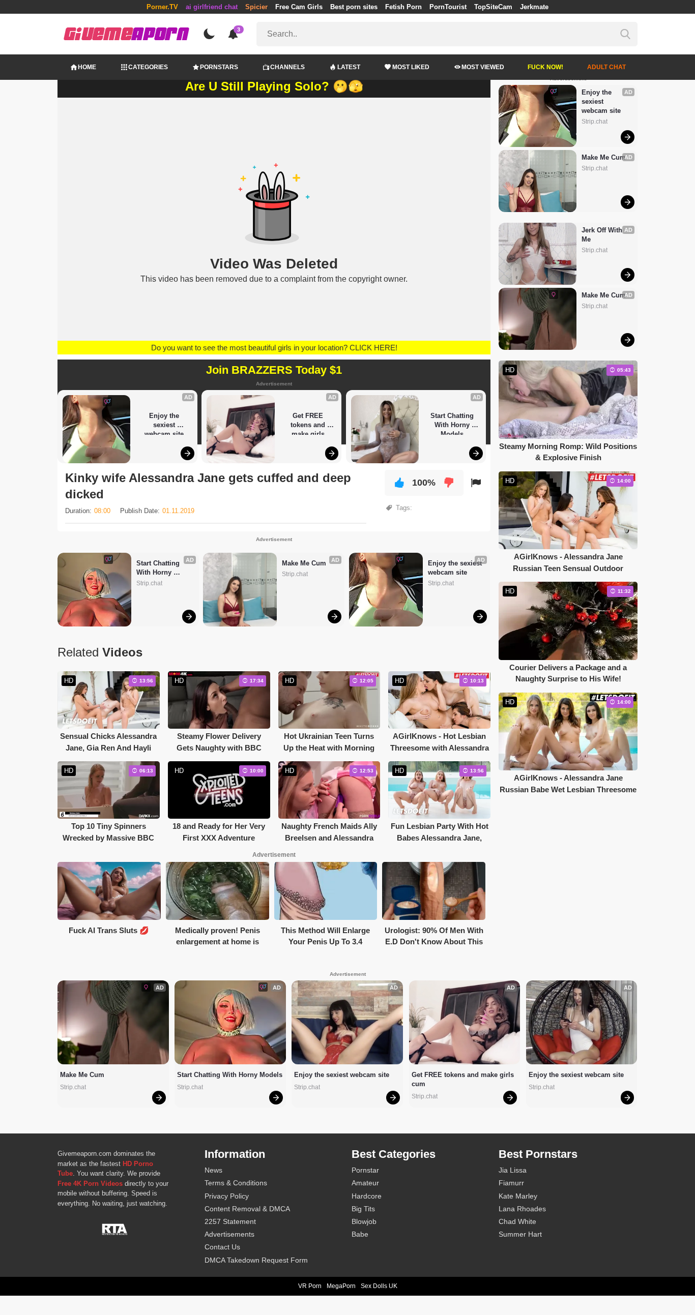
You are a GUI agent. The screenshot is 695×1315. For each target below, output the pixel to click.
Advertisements (229, 1234)
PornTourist (448, 7)
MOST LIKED (410, 67)
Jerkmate (534, 7)
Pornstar (365, 1170)
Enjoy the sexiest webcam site (164, 423)
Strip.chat (149, 583)
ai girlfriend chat (212, 7)
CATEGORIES (148, 67)
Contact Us (222, 1247)
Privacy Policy (227, 1196)
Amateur (365, 1183)
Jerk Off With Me (603, 234)
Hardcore (367, 1196)
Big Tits (363, 1209)
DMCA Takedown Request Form (256, 1260)
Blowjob (364, 1221)
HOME (87, 67)
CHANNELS (287, 67)
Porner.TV (162, 7)
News (213, 1170)
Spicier (256, 7)
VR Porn (310, 1286)
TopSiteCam (493, 7)
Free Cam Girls (299, 7)
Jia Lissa (513, 1170)
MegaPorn (341, 1286)
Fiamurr (511, 1183)
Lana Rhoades (522, 1209)
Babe (360, 1234)
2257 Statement (230, 1221)
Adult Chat (606, 67)
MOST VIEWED (482, 67)
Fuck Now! (545, 67)
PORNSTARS (219, 67)
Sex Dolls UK (379, 1286)
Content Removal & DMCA (247, 1209)
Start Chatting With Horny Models (453, 423)
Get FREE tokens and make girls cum (309, 423)
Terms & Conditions (236, 1183)
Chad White (517, 1221)
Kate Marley (518, 1196)
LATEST (348, 67)
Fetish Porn (403, 7)
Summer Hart (520, 1234)
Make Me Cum (304, 563)
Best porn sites (354, 7)
